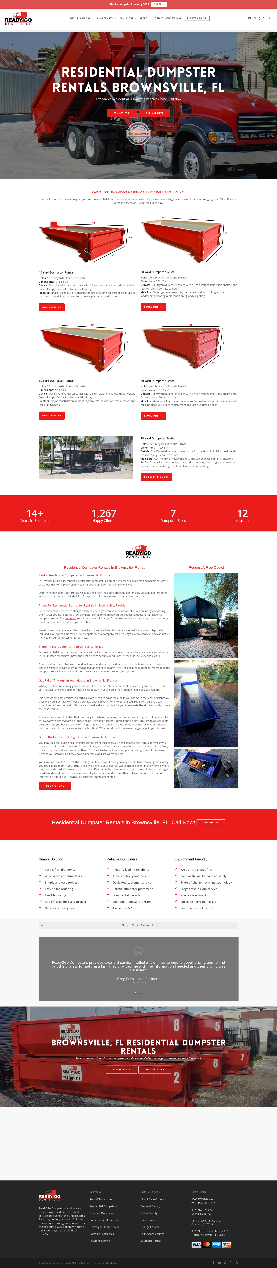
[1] (135, 989)
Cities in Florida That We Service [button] (141, 925)
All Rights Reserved (80, 1263)
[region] (138, 967)
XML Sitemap (111, 1263)
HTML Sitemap (97, 1263)
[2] (138, 989)
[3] (141, 989)
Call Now (159, 4)
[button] (122, 113)
